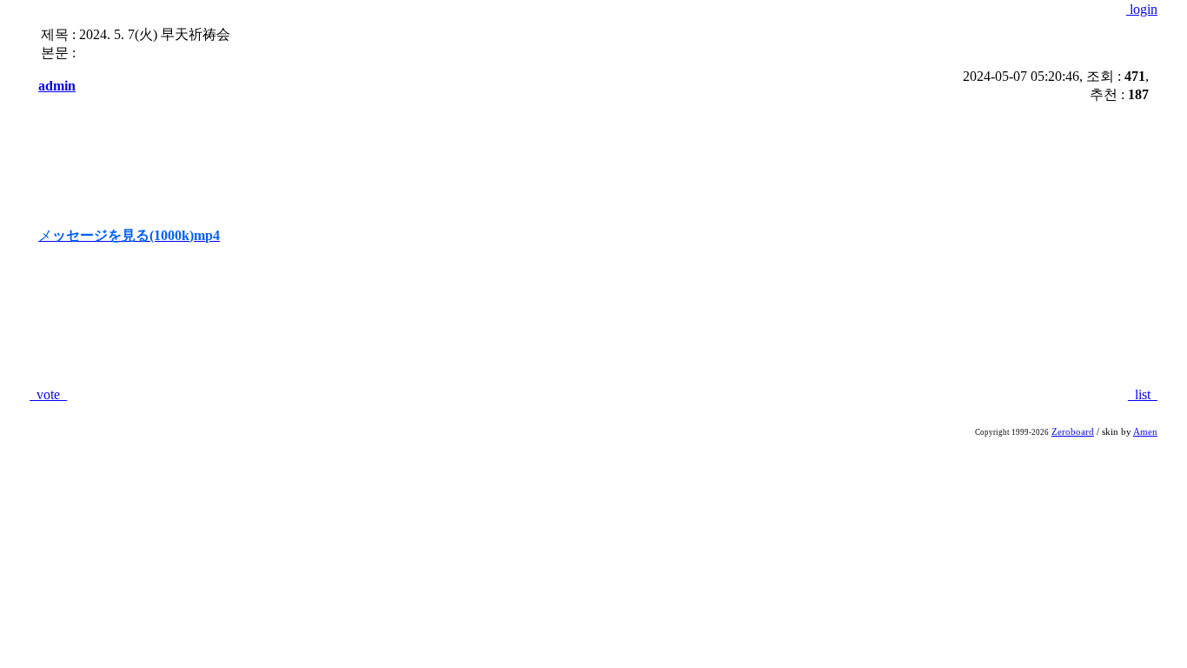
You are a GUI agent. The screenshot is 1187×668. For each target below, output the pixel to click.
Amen (1145, 432)
